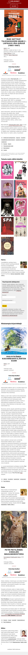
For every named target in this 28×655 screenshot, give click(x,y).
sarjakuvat (3, 141)
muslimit (23, 137)
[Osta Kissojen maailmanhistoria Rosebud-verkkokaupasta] (18, 573)
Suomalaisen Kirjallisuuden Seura (12, 557)
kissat (9, 620)
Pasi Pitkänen (7, 481)
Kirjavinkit (15, 1)
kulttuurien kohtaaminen (9, 137)
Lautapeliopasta (12, 639)
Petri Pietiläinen (7, 622)
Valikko (14, 6)
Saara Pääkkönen (13, 55)
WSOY (5, 48)
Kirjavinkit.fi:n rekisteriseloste (9, 315)
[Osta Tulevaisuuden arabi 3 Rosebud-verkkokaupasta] (18, 70)
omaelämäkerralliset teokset (8, 139)
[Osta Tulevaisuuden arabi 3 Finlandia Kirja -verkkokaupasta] (10, 70)
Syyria (9, 144)
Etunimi (4, 295)
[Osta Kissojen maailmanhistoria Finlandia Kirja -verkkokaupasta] (10, 573)
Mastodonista (16, 642)
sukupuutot (23, 479)
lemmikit (14, 620)
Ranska (5, 144)
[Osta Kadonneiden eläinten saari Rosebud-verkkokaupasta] (18, 379)
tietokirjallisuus (21, 620)
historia (5, 620)
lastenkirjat (16, 479)
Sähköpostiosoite (7, 300)
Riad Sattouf (6, 148)
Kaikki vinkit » (11, 504)
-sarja (15, 124)
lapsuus (18, 137)
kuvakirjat (10, 479)
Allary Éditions (7, 53)
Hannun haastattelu (15, 273)
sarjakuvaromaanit (20, 139)
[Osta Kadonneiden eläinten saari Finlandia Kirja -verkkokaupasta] (10, 379)
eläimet (5, 479)
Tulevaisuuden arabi (8, 146)
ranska (5, 150)
